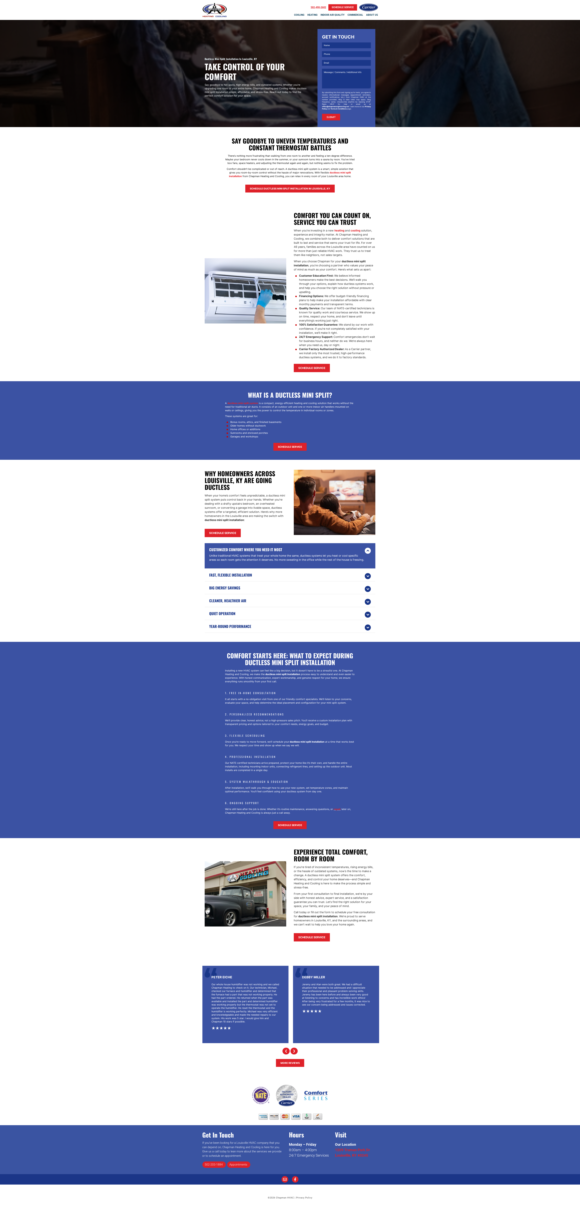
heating (339, 230)
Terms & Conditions (339, 109)
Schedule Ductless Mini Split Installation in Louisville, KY (290, 188)
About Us (372, 14)
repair (337, 809)
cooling (355, 230)
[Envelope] (285, 1179)
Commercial (355, 14)
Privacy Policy (304, 1197)
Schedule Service (311, 368)
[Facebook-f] (295, 1179)
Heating (312, 14)
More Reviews (290, 1062)
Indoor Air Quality (333, 14)
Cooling (299, 14)
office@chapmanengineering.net (335, 106)
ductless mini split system (242, 403)
